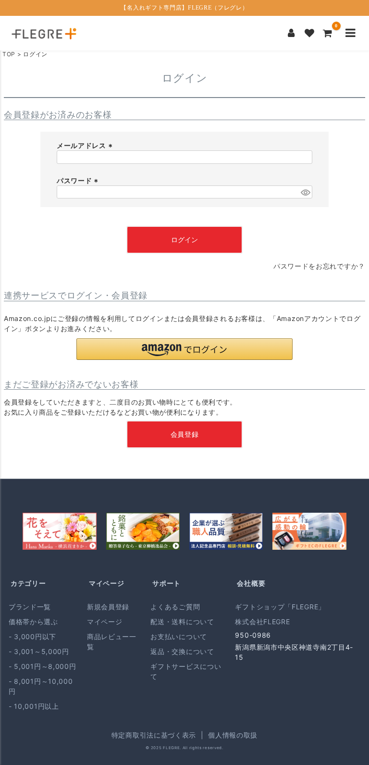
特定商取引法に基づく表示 (153, 735)
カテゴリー (28, 583)
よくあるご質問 (175, 607)
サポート (166, 583)
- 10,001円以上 (34, 706)
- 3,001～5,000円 (39, 651)
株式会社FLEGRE (262, 621)
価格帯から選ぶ (33, 621)
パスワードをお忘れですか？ (319, 266)
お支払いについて (178, 636)
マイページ (106, 583)
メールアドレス (86, 145)
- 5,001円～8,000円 (42, 666)
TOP (8, 54)
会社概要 (251, 583)
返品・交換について (182, 651)
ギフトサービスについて (185, 671)
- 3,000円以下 (32, 636)
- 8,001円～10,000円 (41, 686)
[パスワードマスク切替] (305, 192)
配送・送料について (182, 621)
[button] (184, 349)
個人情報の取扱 (233, 735)
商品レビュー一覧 (111, 641)
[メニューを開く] (350, 33)
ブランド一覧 (30, 607)
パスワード (78, 180)
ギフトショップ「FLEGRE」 (280, 607)
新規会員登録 (108, 607)
